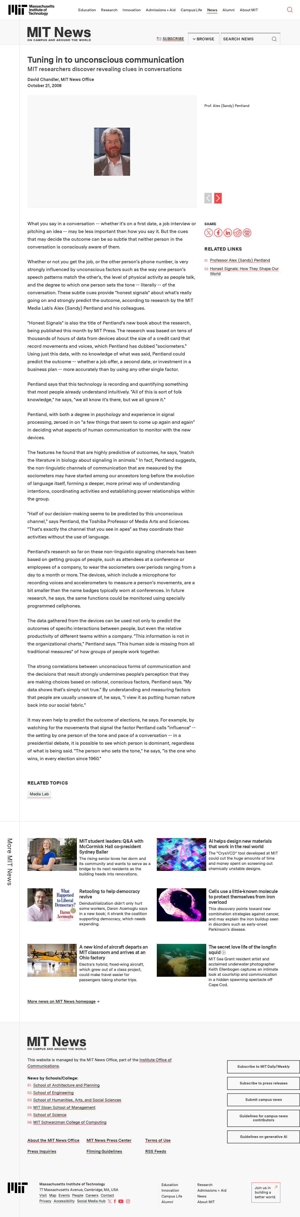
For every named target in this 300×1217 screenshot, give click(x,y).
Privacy (45, 1201)
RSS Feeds (155, 1151)
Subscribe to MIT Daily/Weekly (263, 1066)
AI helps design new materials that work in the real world (240, 843)
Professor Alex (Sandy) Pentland (240, 260)
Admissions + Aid (161, 10)
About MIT (249, 10)
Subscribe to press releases (264, 1083)
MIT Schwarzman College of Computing (69, 1122)
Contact (107, 1195)
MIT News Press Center (108, 1140)
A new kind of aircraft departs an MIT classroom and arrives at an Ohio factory (113, 952)
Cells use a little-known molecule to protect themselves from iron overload (243, 897)
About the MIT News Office (53, 1140)
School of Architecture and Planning (66, 1085)
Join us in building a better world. (265, 1192)
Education (87, 10)
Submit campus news (263, 1100)
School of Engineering (53, 1092)
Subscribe (173, 39)
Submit (274, 39)
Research (109, 10)
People (77, 1195)
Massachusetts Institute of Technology (72, 1184)
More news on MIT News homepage (61, 1001)
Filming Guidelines (104, 1151)
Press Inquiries (41, 1151)
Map (52, 1195)
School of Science (49, 1114)
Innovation (132, 10)
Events (64, 1195)
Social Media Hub (91, 1201)
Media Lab (39, 794)
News (212, 10)
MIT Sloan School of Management (64, 1107)
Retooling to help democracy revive (109, 894)
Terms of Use (158, 1140)
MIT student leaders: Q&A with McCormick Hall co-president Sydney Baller (111, 846)
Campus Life (191, 10)
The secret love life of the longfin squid (242, 949)
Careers (92, 1195)
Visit (43, 1195)
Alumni (228, 10)
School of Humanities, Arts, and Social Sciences (77, 1100)
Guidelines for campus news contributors (264, 1118)
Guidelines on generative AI (263, 1137)
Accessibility (64, 1201)
